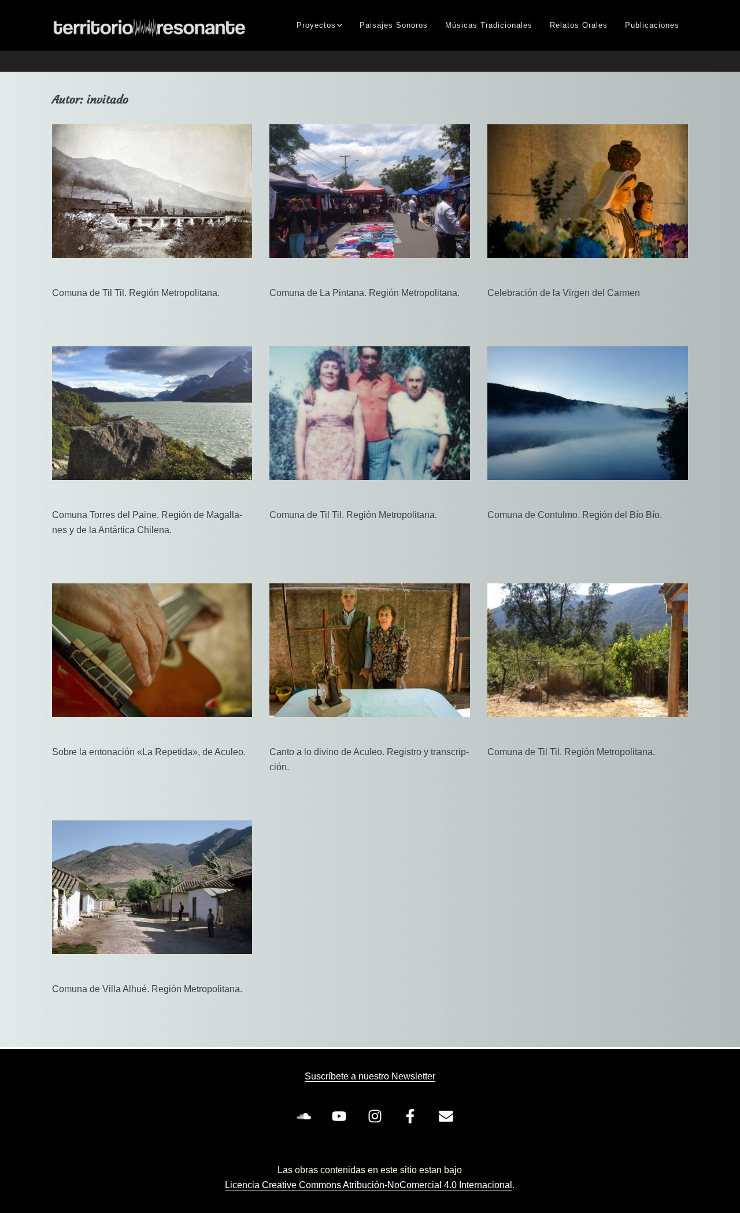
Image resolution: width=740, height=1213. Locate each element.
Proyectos (316, 25)
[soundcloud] (306, 1116)
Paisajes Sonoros (394, 25)
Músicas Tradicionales (488, 25)
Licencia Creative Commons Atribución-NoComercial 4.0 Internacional (368, 1185)
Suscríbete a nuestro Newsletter (370, 1076)
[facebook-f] (413, 1116)
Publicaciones (652, 25)
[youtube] (341, 1116)
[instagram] (377, 1116)
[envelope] (448, 1116)
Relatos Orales (579, 25)
